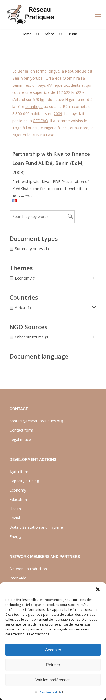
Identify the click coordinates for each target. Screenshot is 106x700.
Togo (17, 127)
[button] (98, 589)
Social (15, 518)
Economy (18, 490)
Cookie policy (50, 692)
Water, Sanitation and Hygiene (36, 527)
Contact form (21, 430)
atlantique (34, 106)
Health (15, 508)
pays (42, 85)
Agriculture (19, 471)
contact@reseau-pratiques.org (36, 420)
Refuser (53, 664)
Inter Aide (18, 578)
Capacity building (24, 480)
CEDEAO (40, 120)
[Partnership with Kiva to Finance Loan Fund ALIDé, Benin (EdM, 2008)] (53, 174)
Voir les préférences (53, 679)
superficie (41, 92)
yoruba (36, 78)
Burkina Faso (43, 134)
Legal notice (20, 439)
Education (18, 499)
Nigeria (50, 127)
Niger (69, 99)
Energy (15, 536)
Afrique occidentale (67, 85)
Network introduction (28, 568)
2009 (58, 113)
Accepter (53, 649)
